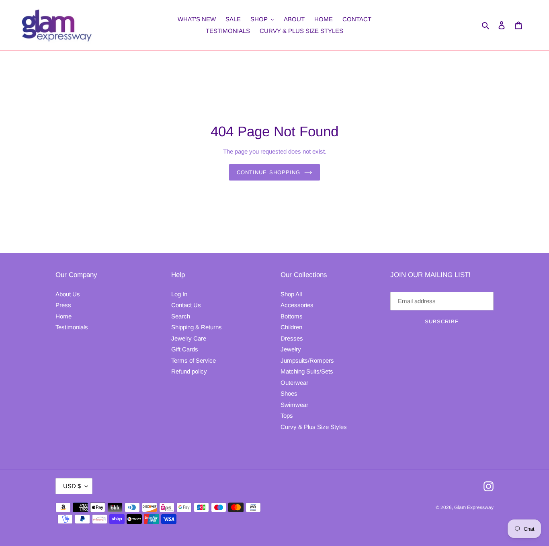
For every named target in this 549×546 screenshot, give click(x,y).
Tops (287, 415)
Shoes (289, 393)
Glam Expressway (474, 507)
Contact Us (186, 305)
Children (291, 327)
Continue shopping (268, 172)
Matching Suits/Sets (307, 371)
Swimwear (294, 404)
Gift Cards (184, 349)
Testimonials (71, 327)
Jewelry (291, 349)
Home (63, 316)
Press (63, 305)
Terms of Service (193, 360)
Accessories (297, 305)
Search (180, 316)
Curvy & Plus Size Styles (314, 426)
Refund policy (189, 371)
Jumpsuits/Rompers (307, 360)
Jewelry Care (188, 338)
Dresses (292, 338)
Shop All (291, 294)
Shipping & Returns (196, 327)
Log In (179, 294)
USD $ (72, 485)
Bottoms (292, 316)
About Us (67, 294)
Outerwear (294, 382)
